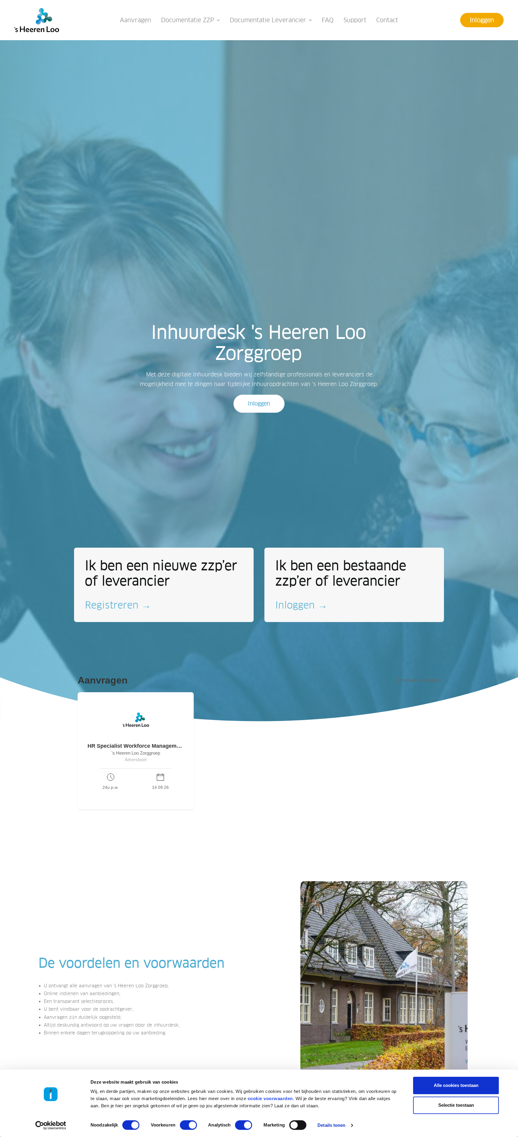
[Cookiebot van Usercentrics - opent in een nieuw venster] (51, 1125)
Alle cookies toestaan (456, 1085)
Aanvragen (135, 20)
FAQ (328, 20)
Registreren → (118, 605)
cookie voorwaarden (270, 1098)
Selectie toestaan (456, 1105)
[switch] (188, 1125)
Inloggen (259, 404)
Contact (387, 20)
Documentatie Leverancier (268, 20)
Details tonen (331, 1125)
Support (355, 20)
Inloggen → (301, 605)
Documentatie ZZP (187, 20)
